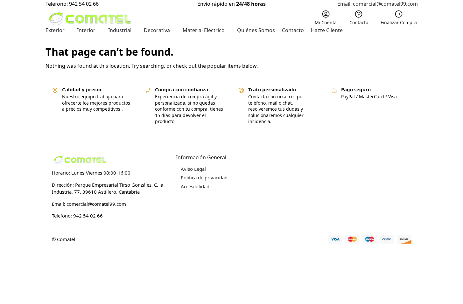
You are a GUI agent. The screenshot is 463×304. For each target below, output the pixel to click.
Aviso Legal (193, 169)
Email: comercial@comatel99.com (377, 3)
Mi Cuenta (326, 22)
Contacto (358, 22)
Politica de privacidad (204, 177)
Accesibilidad (195, 186)
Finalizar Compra (399, 22)
